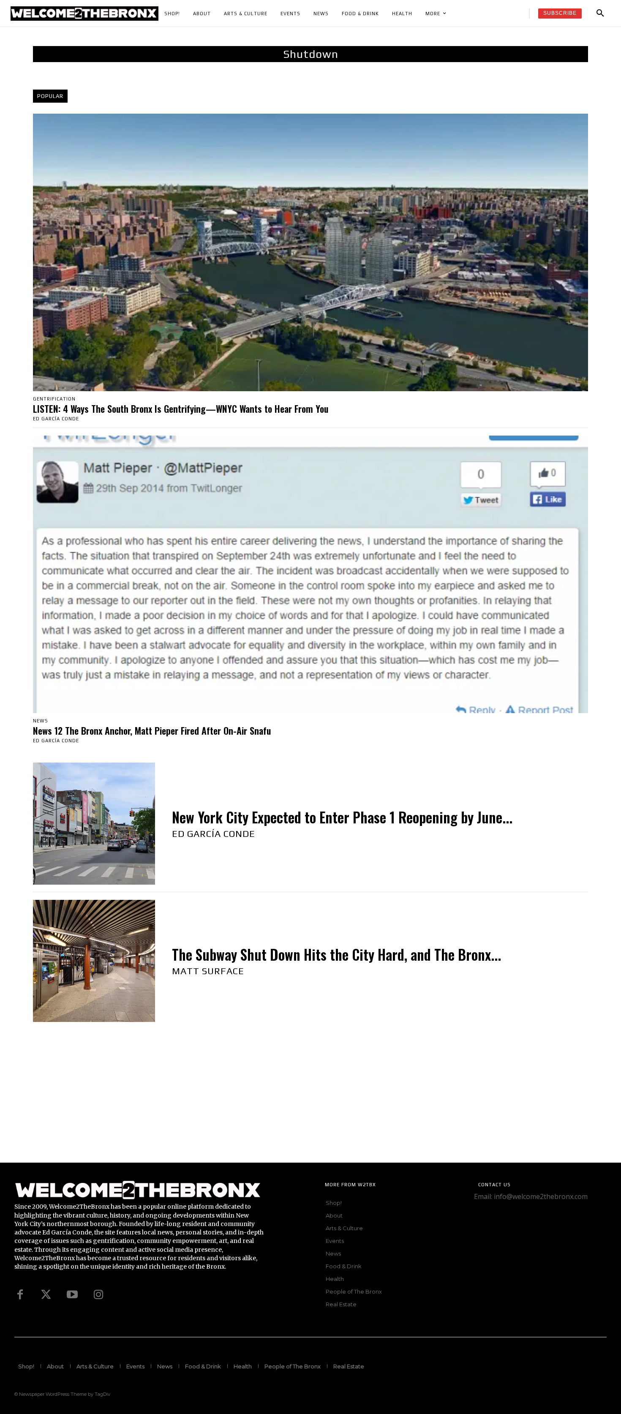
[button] (600, 13)
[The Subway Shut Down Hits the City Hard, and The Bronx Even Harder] (94, 961)
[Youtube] (72, 1294)
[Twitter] (46, 1294)
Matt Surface (208, 970)
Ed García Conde (56, 418)
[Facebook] (19, 1294)
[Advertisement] (253, 1103)
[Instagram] (98, 1294)
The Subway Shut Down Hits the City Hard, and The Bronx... (336, 954)
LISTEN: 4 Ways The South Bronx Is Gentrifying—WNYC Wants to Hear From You (180, 408)
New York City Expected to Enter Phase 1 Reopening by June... (342, 817)
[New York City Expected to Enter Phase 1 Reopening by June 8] (94, 824)
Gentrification (54, 399)
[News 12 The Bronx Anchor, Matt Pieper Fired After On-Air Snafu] (310, 574)
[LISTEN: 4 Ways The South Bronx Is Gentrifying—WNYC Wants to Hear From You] (310, 252)
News (40, 721)
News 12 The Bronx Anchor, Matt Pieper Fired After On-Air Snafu (152, 730)
